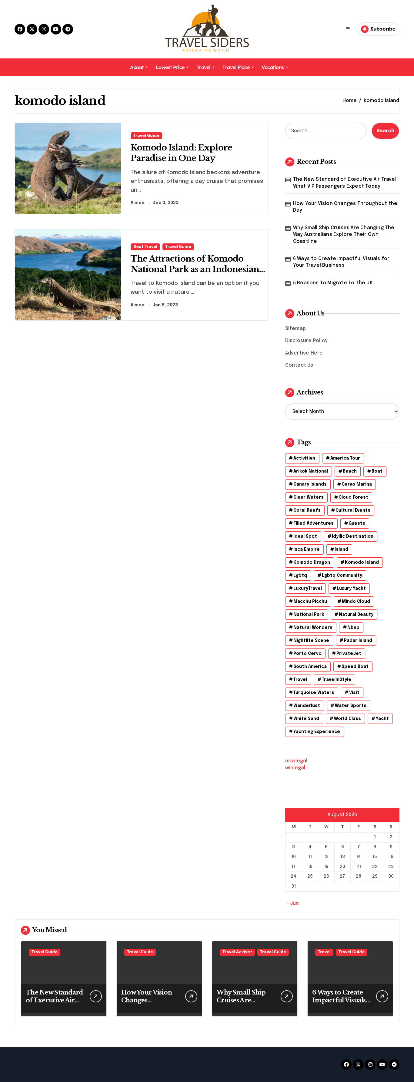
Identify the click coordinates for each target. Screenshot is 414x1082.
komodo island (362, 562)
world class (347, 719)
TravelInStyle (336, 680)
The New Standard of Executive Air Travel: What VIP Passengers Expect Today (345, 183)
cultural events (353, 510)
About (137, 67)
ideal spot (305, 536)
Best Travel (145, 247)
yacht (382, 719)
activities (304, 458)
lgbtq (300, 575)
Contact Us (299, 365)
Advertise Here (304, 353)
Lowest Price (170, 67)
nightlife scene (311, 640)
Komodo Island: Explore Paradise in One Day (181, 153)
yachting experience (316, 732)
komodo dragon (311, 562)
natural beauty (356, 614)
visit (354, 693)
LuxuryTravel (307, 588)
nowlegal (296, 761)
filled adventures (313, 523)
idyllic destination (352, 536)
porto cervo (307, 654)
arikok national (310, 471)
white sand (306, 719)
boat (377, 471)
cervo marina (357, 484)
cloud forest (353, 497)
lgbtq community (342, 575)
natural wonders (312, 627)
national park (308, 614)
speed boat (355, 667)
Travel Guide (146, 136)
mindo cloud (356, 601)
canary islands (310, 484)
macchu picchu (310, 601)
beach (350, 471)
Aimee (138, 203)
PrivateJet (348, 654)
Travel (203, 67)
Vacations (273, 67)
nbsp (353, 627)
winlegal (295, 767)
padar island (358, 640)
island (341, 549)
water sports (350, 706)
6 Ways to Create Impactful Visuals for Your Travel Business (341, 262)
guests (357, 523)
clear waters (308, 497)
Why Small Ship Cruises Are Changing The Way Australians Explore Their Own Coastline (344, 234)
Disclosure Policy (306, 340)
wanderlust (306, 706)
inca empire (306, 549)
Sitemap (295, 328)
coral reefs (307, 510)
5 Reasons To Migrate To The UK (333, 282)
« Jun (293, 903)
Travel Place (235, 67)
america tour (345, 458)
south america (310, 667)
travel (300, 680)
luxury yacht (351, 588)
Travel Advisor (237, 952)
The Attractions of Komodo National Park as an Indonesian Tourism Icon (195, 269)
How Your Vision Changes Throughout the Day (345, 207)
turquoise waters (313, 693)
